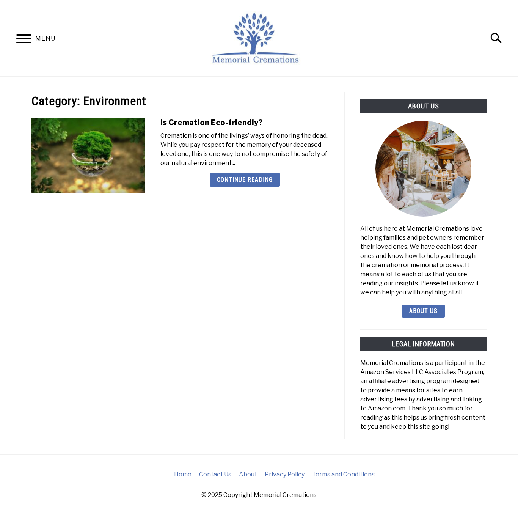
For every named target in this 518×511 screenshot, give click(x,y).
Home (183, 474)
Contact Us (215, 474)
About (248, 474)
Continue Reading (245, 179)
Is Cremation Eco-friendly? (211, 122)
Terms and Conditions (343, 474)
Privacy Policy (285, 474)
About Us (423, 310)
